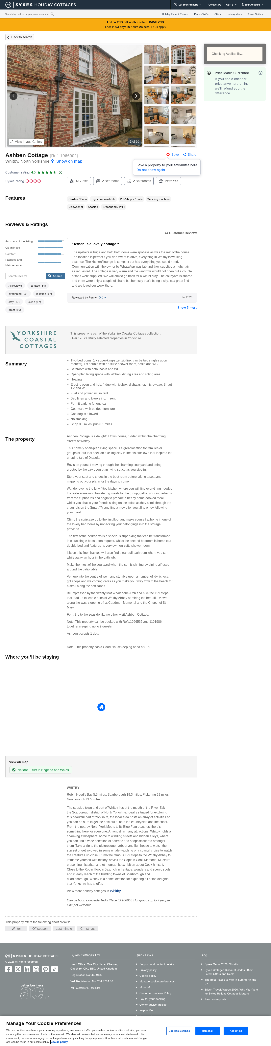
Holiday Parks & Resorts (175, 14)
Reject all (207, 1030)
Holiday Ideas (234, 14)
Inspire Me (146, 1010)
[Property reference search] (52, 14)
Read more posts (215, 999)
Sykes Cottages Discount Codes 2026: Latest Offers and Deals (229, 971)
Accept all (236, 1030)
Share (192, 154)
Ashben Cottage (26, 155)
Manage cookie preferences (157, 981)
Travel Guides (255, 14)
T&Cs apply (158, 27)
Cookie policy (147, 975)
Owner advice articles (152, 1004)
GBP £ (230, 4)
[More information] (260, 73)
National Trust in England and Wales (43, 770)
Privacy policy (148, 970)
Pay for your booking (152, 998)
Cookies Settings (179, 1030)
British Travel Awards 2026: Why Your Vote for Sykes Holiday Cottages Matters (231, 991)
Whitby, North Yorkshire (43, 161)
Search (57, 275)
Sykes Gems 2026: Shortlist (222, 964)
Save (175, 154)
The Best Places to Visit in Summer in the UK (230, 981)
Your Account (252, 4)
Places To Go (201, 14)
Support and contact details (156, 964)
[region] (135, 1031)
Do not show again (150, 170)
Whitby (115, 891)
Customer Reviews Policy (155, 993)
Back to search (21, 37)
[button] (13, 96)
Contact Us (215, 4)
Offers (217, 14)
